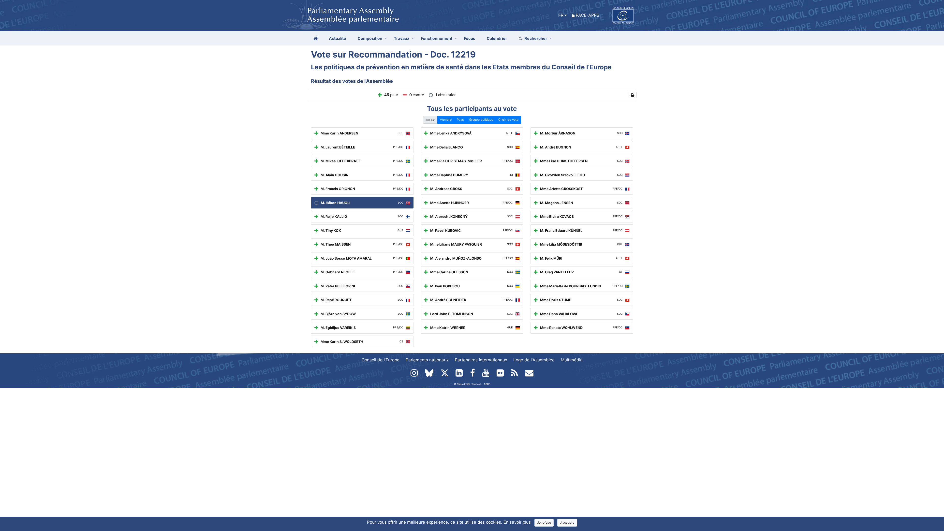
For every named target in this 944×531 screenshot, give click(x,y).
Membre (446, 119)
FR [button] (560, 15)
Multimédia (572, 359)
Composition (370, 38)
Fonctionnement (436, 38)
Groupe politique (481, 119)
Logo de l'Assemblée (534, 359)
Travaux (401, 38)
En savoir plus (517, 522)
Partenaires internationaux (481, 359)
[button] (633, 95)
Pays (460, 119)
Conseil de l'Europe (380, 359)
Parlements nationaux (427, 359)
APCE (487, 384)
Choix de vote (508, 119)
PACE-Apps (587, 15)
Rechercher (535, 38)
